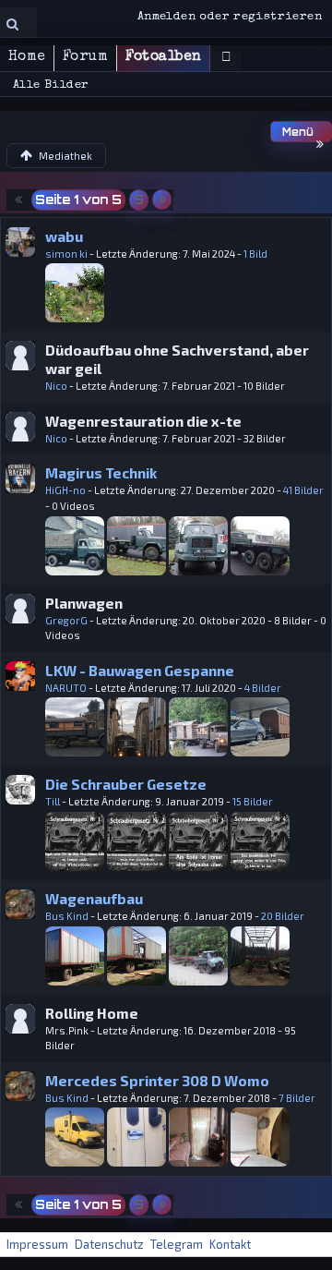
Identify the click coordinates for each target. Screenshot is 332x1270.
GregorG (66, 620)
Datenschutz (109, 1244)
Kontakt (230, 1244)
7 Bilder (297, 1098)
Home (26, 57)
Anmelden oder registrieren (229, 17)
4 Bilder (262, 688)
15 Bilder (252, 801)
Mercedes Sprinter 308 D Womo (157, 1080)
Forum (85, 57)
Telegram (176, 1244)
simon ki (66, 254)
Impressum (37, 1244)
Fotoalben (163, 57)
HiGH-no (65, 490)
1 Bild (255, 254)
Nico (56, 386)
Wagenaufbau (94, 898)
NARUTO (66, 688)
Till (52, 801)
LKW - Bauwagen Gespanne (139, 670)
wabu (64, 236)
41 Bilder (303, 490)
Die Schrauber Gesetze (126, 783)
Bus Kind (67, 916)
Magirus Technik (101, 472)
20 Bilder (282, 916)
